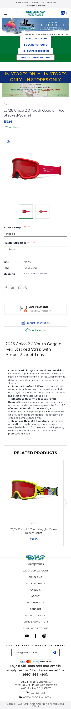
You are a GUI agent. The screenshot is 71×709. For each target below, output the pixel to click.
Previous (2, 502)
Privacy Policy (35, 615)
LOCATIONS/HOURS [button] (35, 45)
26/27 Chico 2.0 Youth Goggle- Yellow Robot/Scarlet (34, 531)
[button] (35, 27)
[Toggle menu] (10, 13)
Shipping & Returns (35, 628)
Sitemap (35, 706)
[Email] (12, 287)
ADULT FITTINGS (35, 583)
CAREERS (35, 589)
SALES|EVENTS (35, 564)
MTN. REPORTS (35, 602)
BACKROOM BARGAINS (35, 570)
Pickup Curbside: (19, 242)
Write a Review (12, 127)
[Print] (19, 287)
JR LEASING (35, 577)
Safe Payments (38, 306)
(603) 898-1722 (39, 6)
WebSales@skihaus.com (37, 697)
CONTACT (35, 609)
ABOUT (35, 596)
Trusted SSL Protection (39, 310)
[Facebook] (6, 287)
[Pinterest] (25, 287)
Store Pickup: (17, 227)
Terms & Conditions (35, 621)
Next (65, 502)
